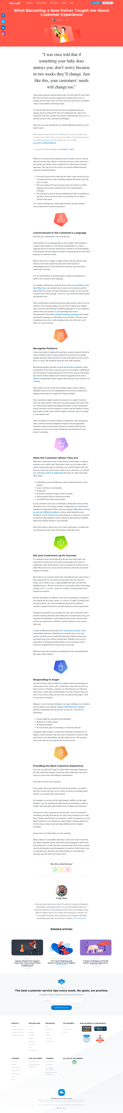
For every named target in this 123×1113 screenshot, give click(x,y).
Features (14, 1026)
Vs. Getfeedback (50, 1061)
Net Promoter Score (17, 1035)
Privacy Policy (67, 1104)
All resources (49, 1029)
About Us (14, 1061)
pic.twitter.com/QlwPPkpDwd (44, 142)
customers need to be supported (49, 472)
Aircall (30, 1047)
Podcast (48, 1035)
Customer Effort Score (18, 1032)
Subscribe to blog (61, 1007)
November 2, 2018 (67, 149)
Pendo (35, 378)
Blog (71, 3)
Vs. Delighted (49, 1064)
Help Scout (32, 1044)
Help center (49, 1038)
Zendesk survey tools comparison (51, 1073)
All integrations (33, 1050)
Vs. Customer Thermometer (49, 1068)
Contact (14, 1064)
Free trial (107, 3)
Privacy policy (15, 1070)
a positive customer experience (66, 314)
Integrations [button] (41, 3)
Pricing (64, 3)
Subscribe (95, 3)
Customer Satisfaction (18, 1029)
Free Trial (65, 1032)
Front (30, 1029)
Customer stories (33, 1061)
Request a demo (67, 1029)
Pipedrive (31, 1038)
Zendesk (31, 1026)
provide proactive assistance (71, 367)
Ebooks (48, 1032)
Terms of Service (16, 1067)
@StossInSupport (79, 918)
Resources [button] (54, 3)
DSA (13, 1076)
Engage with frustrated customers (71, 706)
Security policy (16, 1073)
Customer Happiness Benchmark (34, 1065)
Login (13, 1079)
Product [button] (29, 3)
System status (62, 1108)
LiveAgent (31, 1032)
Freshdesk (31, 1035)
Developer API (49, 1041)
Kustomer (31, 1041)
